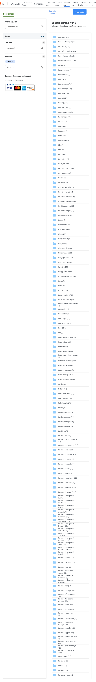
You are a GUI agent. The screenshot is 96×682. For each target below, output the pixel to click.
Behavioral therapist (66, 196)
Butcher (62, 665)
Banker (62, 98)
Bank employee (65, 84)
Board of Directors (66, 300)
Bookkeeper (64, 323)
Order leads (79, 12)
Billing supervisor (65, 262)
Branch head (63, 347)
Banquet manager (65, 112)
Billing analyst (64, 239)
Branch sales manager (67, 361)
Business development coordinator (66, 520)
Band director (64, 75)
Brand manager (65, 375)
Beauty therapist (65, 173)
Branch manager (66, 351)
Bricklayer (62, 384)
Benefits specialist (66, 215)
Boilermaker (63, 309)
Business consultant (67, 478)
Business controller (66, 483)
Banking (63, 103)
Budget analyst (65, 403)
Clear (42, 36)
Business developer (67, 492)
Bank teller (63, 93)
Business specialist (66, 628)
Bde (60, 145)
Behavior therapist (66, 192)
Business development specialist (66, 553)
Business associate (66, 464)
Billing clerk (63, 243)
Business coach (65, 473)
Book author (64, 314)
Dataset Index (74, 3)
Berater (62, 220)
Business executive (66, 562)
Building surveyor (65, 426)
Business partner (66, 609)
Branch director (64, 342)
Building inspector (66, 417)
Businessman (64, 656)
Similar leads (82, 3)
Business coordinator (67, 487)
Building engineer (66, 412)
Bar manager (64, 117)
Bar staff (62, 121)
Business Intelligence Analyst (65, 572)
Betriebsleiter (64, 225)
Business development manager (66, 539)
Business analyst (67, 454)
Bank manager (65, 89)
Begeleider (63, 182)
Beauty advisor (64, 164)
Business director (66, 558)
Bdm (61, 150)
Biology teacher (65, 271)
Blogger (63, 290)
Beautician (63, 159)
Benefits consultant (66, 206)
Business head (64, 567)
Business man (64, 586)
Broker (62, 389)
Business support (66, 633)
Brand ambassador (66, 370)
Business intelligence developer (65, 581)
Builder (62, 407)
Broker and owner (66, 393)
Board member (65, 295)
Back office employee (67, 51)
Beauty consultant (66, 168)
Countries (52, 11)
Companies (39, 4)
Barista (62, 126)
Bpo (60, 332)
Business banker (65, 468)
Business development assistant (66, 506)
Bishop (61, 281)
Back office (64, 46)
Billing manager (65, 253)
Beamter (62, 154)
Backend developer (67, 60)
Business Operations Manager (65, 600)
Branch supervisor (65, 365)
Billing (62, 234)
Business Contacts (27, 3)
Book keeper (64, 318)
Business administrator (68, 445)
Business (64, 436)
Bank (62, 79)
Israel (53, 13)
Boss (62, 328)
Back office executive (66, 56)
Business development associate (66, 511)
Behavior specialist (66, 187)
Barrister (62, 135)
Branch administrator (67, 337)
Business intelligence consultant (65, 576)
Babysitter (63, 37)
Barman (62, 131)
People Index (66, 3)
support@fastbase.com (14, 80)
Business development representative (66, 548)
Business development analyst (66, 501)
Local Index (58, 3)
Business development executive (66, 529)
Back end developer (67, 42)
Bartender (63, 140)
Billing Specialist (65, 257)
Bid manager (64, 229)
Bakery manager (65, 70)
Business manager (67, 590)
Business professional (67, 619)
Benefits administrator (67, 201)
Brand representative (66, 379)
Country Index (50, 3)
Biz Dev (61, 286)
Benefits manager (66, 211)
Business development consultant (66, 515)
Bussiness (63, 661)
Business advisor (65, 450)
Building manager (66, 422)
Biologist (63, 267)
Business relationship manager (65, 623)
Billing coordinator (65, 248)
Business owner (66, 604)
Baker (61, 65)
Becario (62, 178)
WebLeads (15, 4)
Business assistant (66, 459)
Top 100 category (91, 3)
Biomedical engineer (67, 276)
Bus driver (63, 431)
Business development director (66, 525)
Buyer (63, 670)
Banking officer (64, 107)
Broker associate (65, 398)
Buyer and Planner (66, 675)
